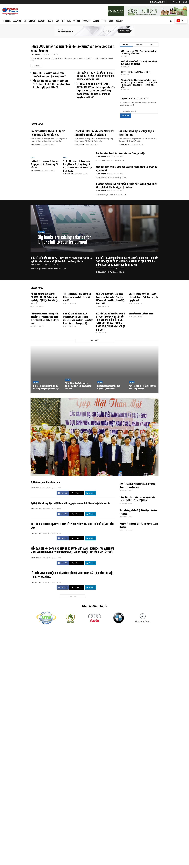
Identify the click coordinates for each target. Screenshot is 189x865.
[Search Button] (171, 21)
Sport (104, 20)
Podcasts (87, 20)
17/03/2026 (111, 268)
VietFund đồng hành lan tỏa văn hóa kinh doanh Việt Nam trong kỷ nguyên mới (126, 168)
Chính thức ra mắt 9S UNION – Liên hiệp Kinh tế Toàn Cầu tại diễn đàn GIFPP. (138, 52)
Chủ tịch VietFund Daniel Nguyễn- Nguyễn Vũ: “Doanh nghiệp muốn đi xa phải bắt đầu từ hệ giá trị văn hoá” (126, 185)
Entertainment (30, 20)
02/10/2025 (46, 54)
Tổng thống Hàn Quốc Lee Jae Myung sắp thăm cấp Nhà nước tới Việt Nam (94, 133)
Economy (41, 20)
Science (96, 20)
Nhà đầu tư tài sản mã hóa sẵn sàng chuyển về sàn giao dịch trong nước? (49, 74)
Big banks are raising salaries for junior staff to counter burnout (64, 239)
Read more (37, 65)
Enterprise (6, 20)
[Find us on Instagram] (176, 2)
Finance (41, 232)
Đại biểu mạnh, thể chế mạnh (141, 313)
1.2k (53, 145)
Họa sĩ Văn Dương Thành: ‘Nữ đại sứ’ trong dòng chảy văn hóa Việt (48, 133)
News (69, 20)
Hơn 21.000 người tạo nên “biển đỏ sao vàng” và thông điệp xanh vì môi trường (72, 48)
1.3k (56, 54)
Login (185, 2)
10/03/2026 (133, 317)
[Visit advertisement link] (94, 31)
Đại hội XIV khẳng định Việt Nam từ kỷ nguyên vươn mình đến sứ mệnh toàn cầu (70, 503)
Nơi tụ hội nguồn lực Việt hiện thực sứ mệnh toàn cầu (137, 133)
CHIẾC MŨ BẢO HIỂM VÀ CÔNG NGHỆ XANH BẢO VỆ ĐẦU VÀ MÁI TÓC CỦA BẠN (139, 62)
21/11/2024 (51, 247)
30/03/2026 (46, 171)
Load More (94, 341)
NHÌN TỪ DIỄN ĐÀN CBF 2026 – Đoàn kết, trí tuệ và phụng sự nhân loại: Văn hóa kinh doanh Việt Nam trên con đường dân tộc (61, 259)
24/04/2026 (46, 145)
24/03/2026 (46, 265)
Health (50, 20)
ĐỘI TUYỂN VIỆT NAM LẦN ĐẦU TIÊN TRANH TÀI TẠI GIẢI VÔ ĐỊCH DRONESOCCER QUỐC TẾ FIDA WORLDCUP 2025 (95, 76)
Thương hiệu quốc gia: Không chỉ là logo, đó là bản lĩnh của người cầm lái (44, 164)
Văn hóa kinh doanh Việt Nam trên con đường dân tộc (120, 153)
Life (62, 20)
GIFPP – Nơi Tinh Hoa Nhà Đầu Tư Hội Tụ (135, 72)
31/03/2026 (134, 145)
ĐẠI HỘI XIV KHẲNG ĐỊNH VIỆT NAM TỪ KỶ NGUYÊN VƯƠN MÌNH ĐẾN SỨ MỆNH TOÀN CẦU (72, 526)
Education (17, 20)
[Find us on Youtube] (179, 2)
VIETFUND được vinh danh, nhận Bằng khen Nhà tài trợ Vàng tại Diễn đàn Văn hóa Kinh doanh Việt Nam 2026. (77, 165)
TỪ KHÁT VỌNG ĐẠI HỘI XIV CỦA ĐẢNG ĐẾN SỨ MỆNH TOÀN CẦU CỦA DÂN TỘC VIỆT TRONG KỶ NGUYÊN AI (72, 575)
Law (57, 20)
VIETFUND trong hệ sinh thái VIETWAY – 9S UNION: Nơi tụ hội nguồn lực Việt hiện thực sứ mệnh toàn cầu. (45, 298)
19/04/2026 (90, 145)
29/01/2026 (47, 558)
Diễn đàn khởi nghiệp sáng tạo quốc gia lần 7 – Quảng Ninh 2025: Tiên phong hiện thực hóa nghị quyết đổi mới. (51, 84)
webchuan (42, 247)
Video (111, 20)
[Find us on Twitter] (173, 2)
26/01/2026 (47, 582)
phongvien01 (36, 54)
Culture (76, 20)
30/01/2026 (47, 533)
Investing (119, 20)
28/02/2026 (47, 509)
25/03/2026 (79, 174)
